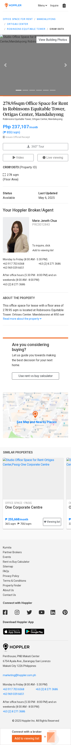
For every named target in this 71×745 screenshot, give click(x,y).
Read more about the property (21, 318)
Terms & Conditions (14, 580)
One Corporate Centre (23, 507)
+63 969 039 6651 (13, 693)
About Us (8, 590)
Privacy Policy (11, 575)
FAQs (6, 571)
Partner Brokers (12, 552)
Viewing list (53, 521)
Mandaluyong (46, 19)
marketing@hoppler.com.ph (19, 675)
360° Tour (37, 146)
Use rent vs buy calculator (36, 376)
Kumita (7, 547)
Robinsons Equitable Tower (26, 29)
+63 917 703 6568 (13, 689)
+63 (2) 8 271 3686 (47, 689)
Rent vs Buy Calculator (16, 561)
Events (7, 557)
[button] (5, 65)
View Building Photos (53, 40)
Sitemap (8, 566)
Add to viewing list (27, 738)
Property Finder (12, 585)
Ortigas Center (17, 24)
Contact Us (9, 594)
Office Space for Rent (18, 19)
